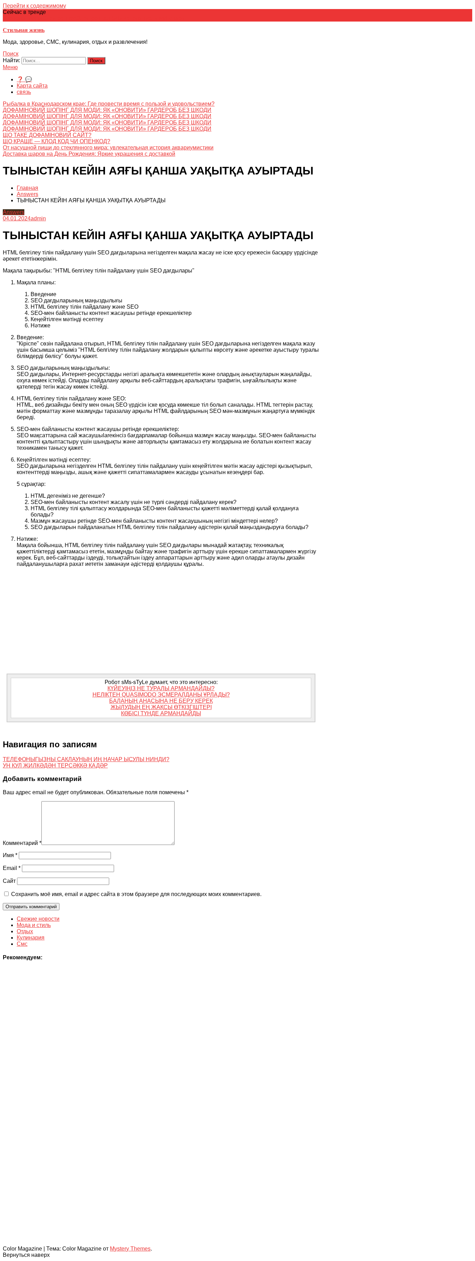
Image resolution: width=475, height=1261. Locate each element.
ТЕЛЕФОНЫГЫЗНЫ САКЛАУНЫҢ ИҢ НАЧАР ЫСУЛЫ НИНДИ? (86, 759)
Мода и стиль (34, 925)
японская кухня (22, 18)
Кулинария (31, 938)
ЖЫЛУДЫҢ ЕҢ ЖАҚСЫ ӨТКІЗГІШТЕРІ (161, 707)
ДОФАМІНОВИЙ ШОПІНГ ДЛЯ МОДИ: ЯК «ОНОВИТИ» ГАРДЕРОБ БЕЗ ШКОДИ (107, 110)
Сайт (9, 881)
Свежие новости (38, 919)
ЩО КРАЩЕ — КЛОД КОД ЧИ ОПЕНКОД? (56, 141)
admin (38, 218)
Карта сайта (32, 86)
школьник (153, 18)
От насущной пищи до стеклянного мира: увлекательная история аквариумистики (108, 147)
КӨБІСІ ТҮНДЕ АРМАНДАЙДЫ (161, 713)
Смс (22, 944)
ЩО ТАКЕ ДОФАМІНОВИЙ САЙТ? (47, 135)
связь (24, 92)
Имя (10, 855)
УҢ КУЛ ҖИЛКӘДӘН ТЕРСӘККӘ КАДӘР (55, 765)
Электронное (59, 18)
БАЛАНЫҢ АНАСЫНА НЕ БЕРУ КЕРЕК (161, 701)
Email (12, 868)
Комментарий (22, 843)
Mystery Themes (130, 1249)
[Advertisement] (161, 621)
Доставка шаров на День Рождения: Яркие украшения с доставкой (89, 154)
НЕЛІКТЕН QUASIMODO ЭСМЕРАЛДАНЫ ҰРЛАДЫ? (161, 695)
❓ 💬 (24, 79)
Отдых (25, 931)
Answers (13, 212)
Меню (10, 67)
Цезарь (175, 18)
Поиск (10, 54)
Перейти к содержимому (34, 6)
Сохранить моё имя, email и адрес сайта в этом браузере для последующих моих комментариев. (136, 894)
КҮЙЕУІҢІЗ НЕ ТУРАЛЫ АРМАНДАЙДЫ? (161, 688)
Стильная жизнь (24, 30)
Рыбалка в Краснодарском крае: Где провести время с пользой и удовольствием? (109, 104)
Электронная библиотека (108, 18)
